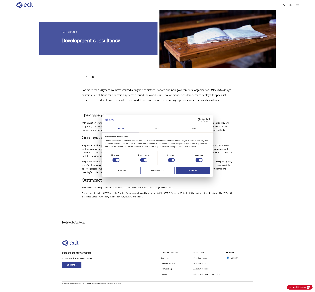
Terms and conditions (170, 252)
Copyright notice (200, 258)
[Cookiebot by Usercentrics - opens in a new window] (199, 120)
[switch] (143, 160)
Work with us (198, 252)
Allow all (193, 170)
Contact (164, 274)
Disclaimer (165, 258)
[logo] (26, 5)
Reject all (122, 170)
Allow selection (157, 170)
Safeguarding (166, 269)
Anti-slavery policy (200, 269)
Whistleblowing (199, 263)
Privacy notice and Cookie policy (206, 274)
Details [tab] (158, 128)
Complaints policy (168, 263)
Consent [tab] (120, 128)
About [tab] (194, 128)
